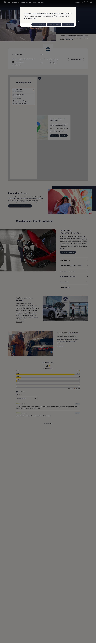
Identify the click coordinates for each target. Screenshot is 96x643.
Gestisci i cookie (68, 24)
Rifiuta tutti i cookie (54, 24)
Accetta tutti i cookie (39, 24)
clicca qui (34, 18)
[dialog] (48, 321)
